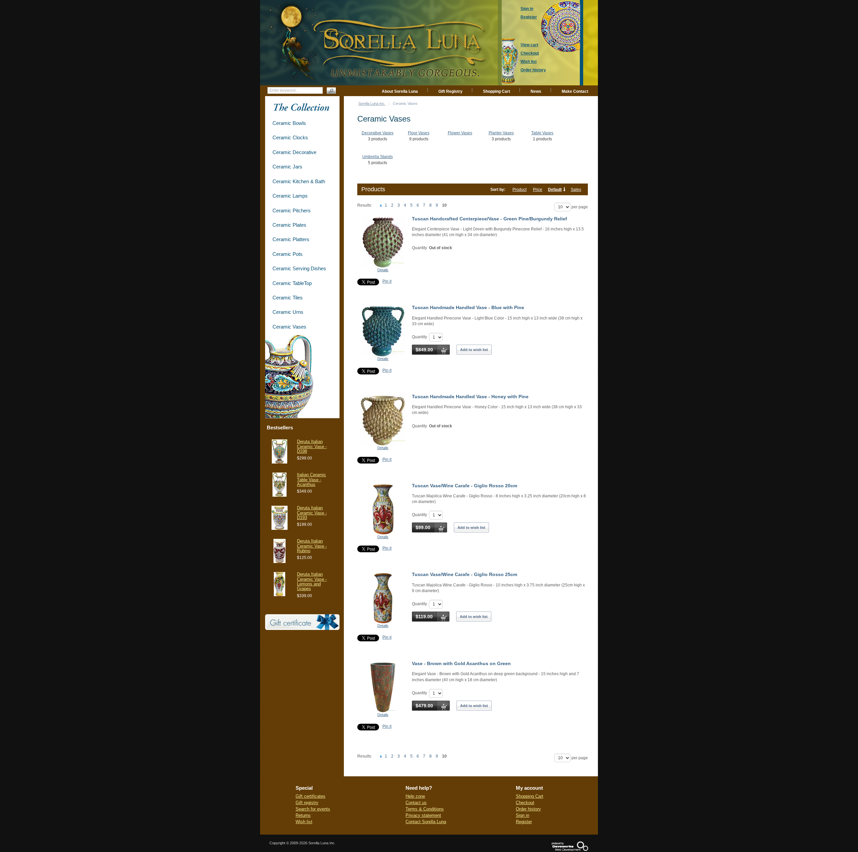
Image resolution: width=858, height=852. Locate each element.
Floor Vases (418, 133)
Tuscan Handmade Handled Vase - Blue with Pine (468, 307)
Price (537, 189)
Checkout (525, 802)
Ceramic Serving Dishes (299, 268)
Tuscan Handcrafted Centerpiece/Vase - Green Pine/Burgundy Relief (489, 218)
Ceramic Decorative (294, 152)
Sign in (522, 815)
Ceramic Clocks (290, 137)
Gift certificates (310, 796)
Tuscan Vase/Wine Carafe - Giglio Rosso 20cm (464, 485)
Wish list (304, 821)
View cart (529, 45)
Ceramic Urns (287, 312)
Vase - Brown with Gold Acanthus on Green (461, 663)
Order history (528, 808)
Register (524, 821)
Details (382, 270)
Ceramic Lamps (290, 196)
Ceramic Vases (289, 327)
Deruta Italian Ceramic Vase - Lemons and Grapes (312, 581)
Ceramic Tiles (287, 297)
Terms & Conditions (425, 808)
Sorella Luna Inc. (371, 103)
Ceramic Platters (290, 239)
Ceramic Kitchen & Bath (298, 181)
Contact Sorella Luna (426, 821)
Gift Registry (450, 91)
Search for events (313, 808)
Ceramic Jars (287, 166)
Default (555, 189)
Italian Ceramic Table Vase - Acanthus (311, 479)
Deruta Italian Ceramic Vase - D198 (312, 446)
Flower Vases (460, 133)
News (536, 91)
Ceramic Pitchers (291, 210)
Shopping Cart (496, 91)
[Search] (331, 90)
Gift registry (307, 802)
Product (519, 189)
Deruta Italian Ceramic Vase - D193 (312, 512)
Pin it (386, 281)
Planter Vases (501, 133)
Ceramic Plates (289, 225)
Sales (576, 189)
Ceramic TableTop (292, 283)
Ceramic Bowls (289, 123)
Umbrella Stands (377, 156)
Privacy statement (423, 815)
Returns (303, 815)
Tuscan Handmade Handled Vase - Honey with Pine (470, 396)
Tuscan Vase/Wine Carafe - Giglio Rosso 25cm (464, 574)
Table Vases (542, 133)
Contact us (416, 802)
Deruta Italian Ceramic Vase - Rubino (312, 546)
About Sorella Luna (400, 91)
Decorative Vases (377, 133)
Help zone (415, 796)
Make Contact (575, 91)
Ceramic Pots (287, 254)
